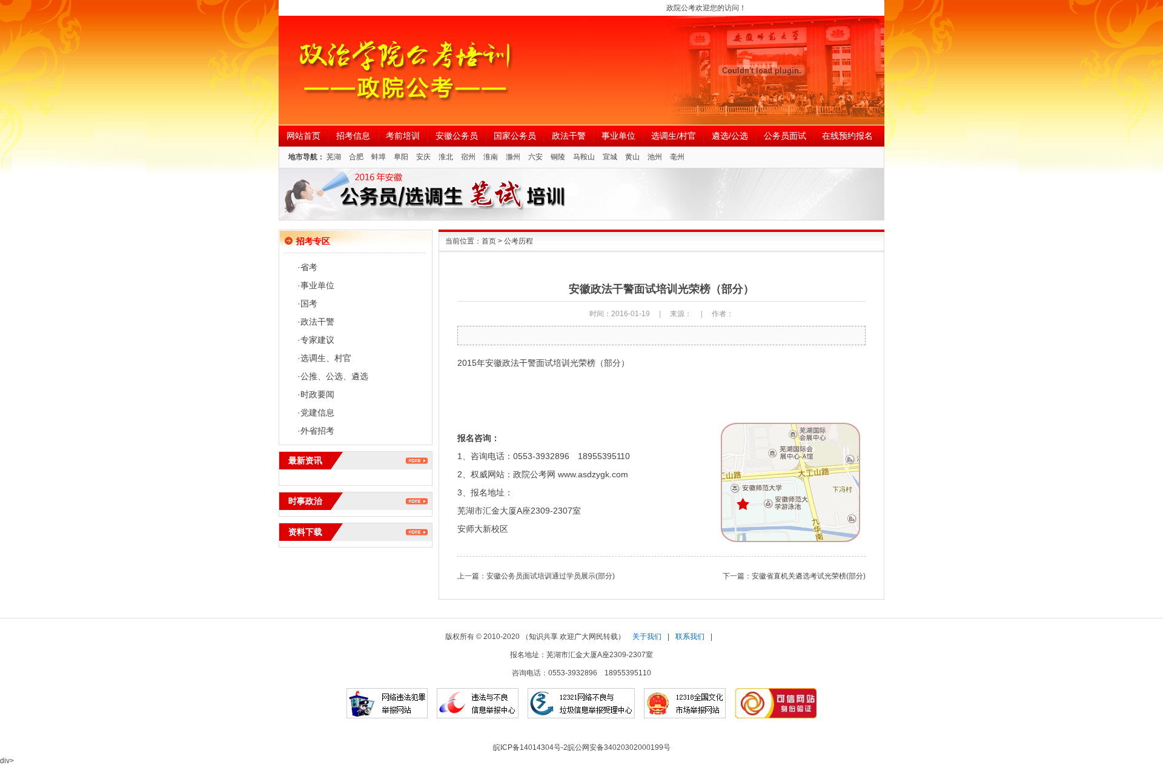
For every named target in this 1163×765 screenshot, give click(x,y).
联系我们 (689, 636)
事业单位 (618, 136)
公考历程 (518, 241)
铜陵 (558, 157)
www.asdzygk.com (593, 474)
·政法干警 (315, 321)
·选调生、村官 (324, 358)
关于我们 (646, 636)
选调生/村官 (673, 136)
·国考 (307, 303)
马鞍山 (584, 157)
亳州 (677, 157)
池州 (655, 157)
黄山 (632, 157)
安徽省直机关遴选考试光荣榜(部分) (809, 576)
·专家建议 (315, 340)
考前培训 (403, 136)
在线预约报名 (847, 136)
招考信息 (353, 136)
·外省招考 (315, 430)
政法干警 (569, 136)
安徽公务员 (457, 136)
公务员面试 (785, 136)
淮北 (446, 157)
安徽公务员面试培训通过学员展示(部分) (550, 576)
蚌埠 (378, 157)
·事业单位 (315, 285)
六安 (535, 157)
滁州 (513, 157)
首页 (489, 241)
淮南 (490, 157)
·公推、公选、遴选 (332, 376)
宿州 (468, 157)
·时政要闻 (315, 394)
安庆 (423, 157)
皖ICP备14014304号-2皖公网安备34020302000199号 (582, 747)
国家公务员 (515, 136)
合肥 (356, 157)
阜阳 (401, 157)
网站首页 (303, 136)
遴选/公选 (730, 136)
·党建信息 (315, 412)
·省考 (307, 267)
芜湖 (333, 157)
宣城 (610, 157)
